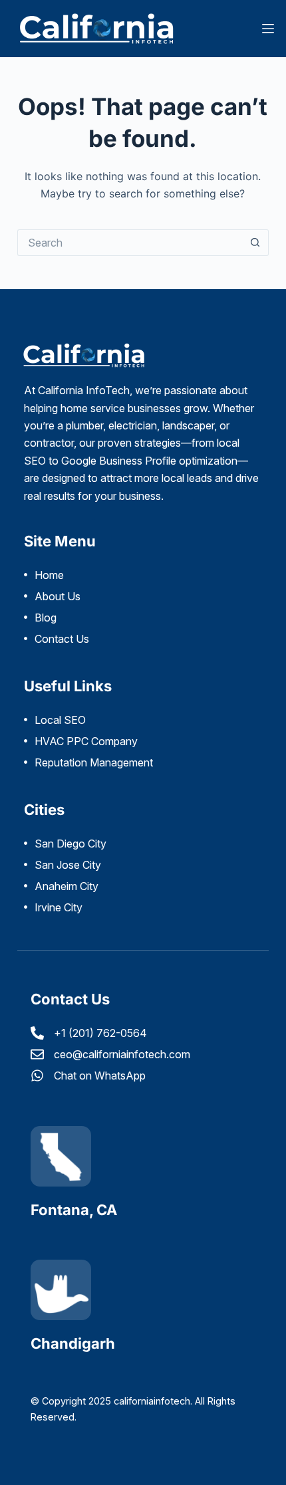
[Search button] (255, 242)
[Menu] (268, 29)
